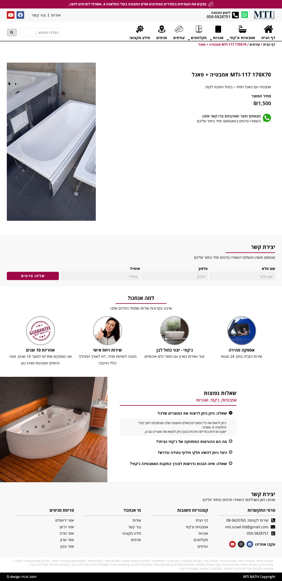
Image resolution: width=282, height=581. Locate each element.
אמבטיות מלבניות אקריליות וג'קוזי (254, 568)
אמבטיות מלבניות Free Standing (131, 565)
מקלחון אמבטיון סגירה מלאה (68, 561)
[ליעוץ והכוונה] (235, 15)
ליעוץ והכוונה (221, 12)
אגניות (204, 568)
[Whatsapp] (244, 14)
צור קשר (39, 15)
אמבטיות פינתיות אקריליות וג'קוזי (50, 565)
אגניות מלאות (248, 565)
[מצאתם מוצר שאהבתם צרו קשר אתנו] (267, 118)
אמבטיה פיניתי (264, 561)
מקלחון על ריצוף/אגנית (165, 561)
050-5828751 (219, 16)
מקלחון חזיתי (94, 561)
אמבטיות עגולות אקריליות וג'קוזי (89, 565)
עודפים (228, 568)
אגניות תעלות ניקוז (227, 565)
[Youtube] (10, 15)
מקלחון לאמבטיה (191, 561)
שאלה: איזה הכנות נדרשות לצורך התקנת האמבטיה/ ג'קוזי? (178, 463)
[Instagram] (241, 544)
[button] (178, 413)
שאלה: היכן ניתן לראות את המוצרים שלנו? (192, 413)
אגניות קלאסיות (205, 565)
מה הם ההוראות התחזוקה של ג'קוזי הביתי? (191, 441)
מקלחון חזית (211, 561)
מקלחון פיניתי (228, 561)
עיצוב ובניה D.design (22, 576)
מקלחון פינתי (112, 561)
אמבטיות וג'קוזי (189, 568)
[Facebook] (20, 15)
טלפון (203, 268)
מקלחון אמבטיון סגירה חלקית (32, 561)
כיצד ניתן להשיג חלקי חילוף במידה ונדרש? (192, 452)
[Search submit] (12, 32)
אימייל (135, 268)
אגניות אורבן (266, 565)
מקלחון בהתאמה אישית (135, 561)
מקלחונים (216, 568)
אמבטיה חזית (246, 561)
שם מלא (268, 268)
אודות (56, 15)
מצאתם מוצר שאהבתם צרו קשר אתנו (231, 115)
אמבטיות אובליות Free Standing (173, 565)
